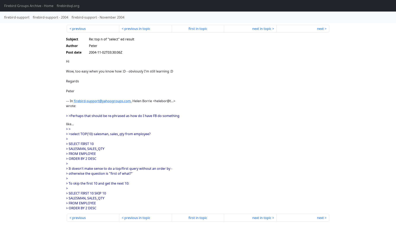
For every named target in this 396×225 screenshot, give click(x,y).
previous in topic (137, 28)
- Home (28, 6)
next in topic (261, 28)
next (320, 28)
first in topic (198, 28)
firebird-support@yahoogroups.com (102, 101)
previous (79, 28)
